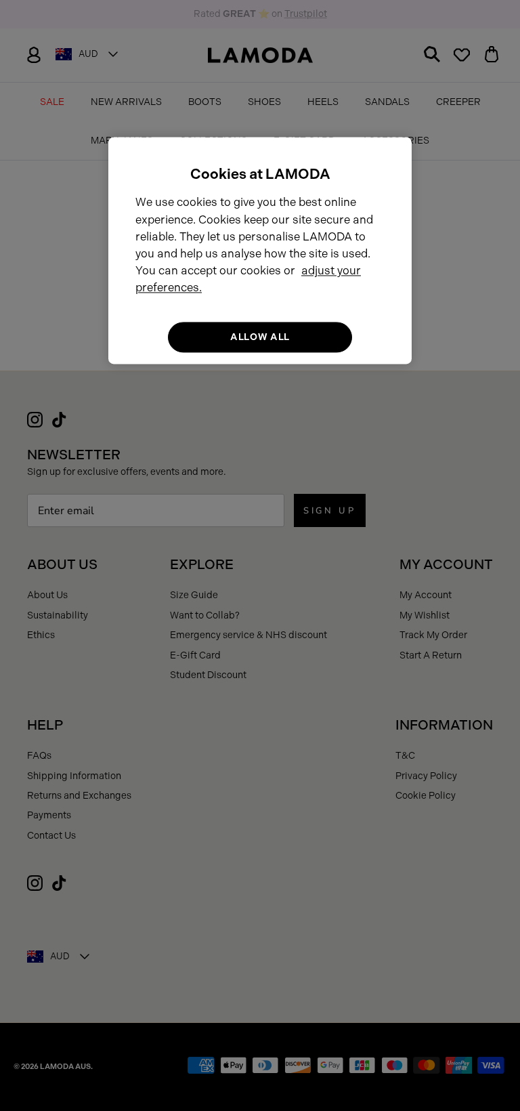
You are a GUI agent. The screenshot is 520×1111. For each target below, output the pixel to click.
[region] (260, 250)
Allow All (260, 337)
